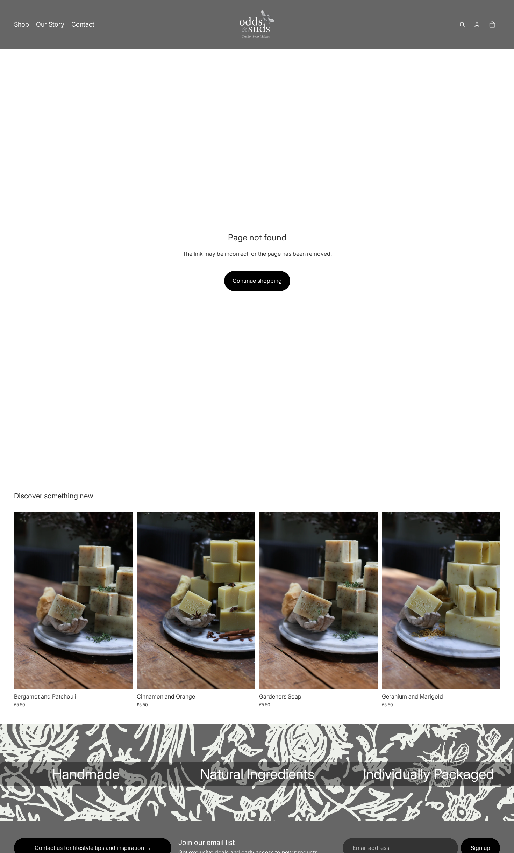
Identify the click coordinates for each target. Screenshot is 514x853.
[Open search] (462, 24)
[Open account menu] (477, 24)
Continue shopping (257, 280)
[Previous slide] (24, 600)
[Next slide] (122, 600)
